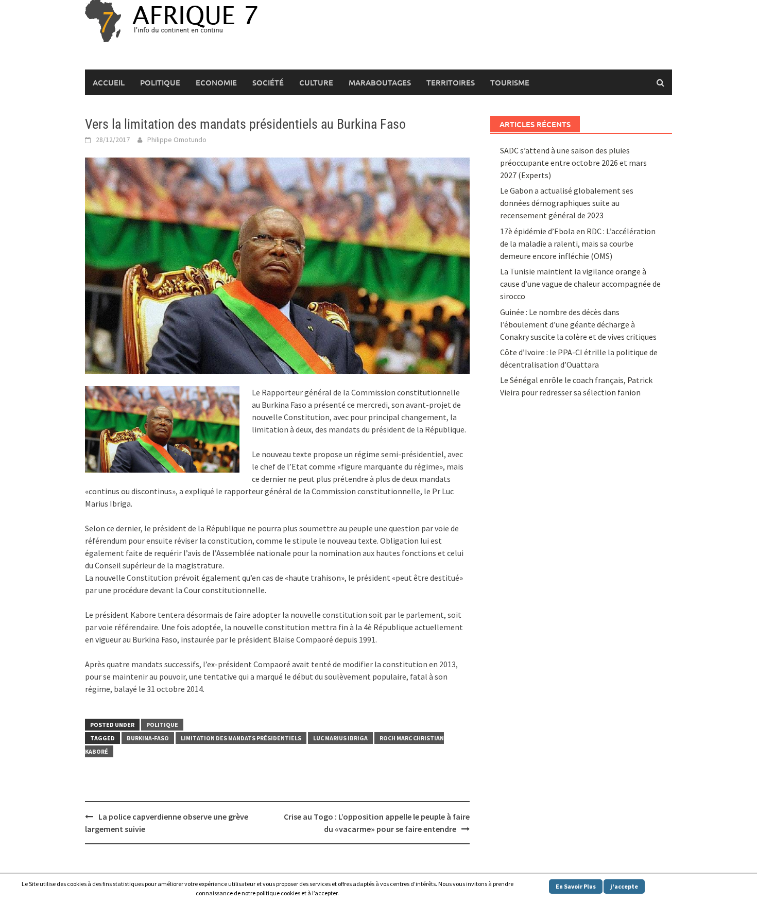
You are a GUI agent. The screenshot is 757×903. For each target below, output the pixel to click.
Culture (316, 82)
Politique (160, 82)
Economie (216, 82)
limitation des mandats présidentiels (241, 738)
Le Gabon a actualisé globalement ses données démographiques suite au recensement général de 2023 (566, 202)
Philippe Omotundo (177, 139)
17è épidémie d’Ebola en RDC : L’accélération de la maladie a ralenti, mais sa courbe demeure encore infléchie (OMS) (578, 243)
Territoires (450, 82)
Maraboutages (380, 82)
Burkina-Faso (148, 738)
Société (268, 82)
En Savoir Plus (576, 886)
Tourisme (509, 82)
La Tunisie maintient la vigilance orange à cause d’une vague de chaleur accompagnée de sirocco (580, 283)
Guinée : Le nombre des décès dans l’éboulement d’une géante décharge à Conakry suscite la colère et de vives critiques (578, 324)
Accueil (109, 82)
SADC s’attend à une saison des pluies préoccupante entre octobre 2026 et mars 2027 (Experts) (573, 162)
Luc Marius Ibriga (340, 738)
